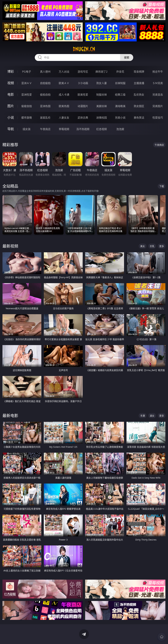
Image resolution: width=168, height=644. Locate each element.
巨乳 (152, 246)
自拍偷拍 (45, 83)
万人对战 (64, 71)
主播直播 (139, 83)
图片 (10, 106)
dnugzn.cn (84, 49)
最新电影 (10, 415)
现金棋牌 (139, 71)
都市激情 (26, 117)
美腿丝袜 (101, 106)
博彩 (10, 71)
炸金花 (120, 71)
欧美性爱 (83, 94)
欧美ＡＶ (64, 83)
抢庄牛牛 (157, 71)
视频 (10, 83)
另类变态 (157, 94)
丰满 (142, 415)
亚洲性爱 (26, 94)
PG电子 (26, 71)
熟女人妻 (101, 83)
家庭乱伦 (45, 117)
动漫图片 (83, 106)
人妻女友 (64, 117)
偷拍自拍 (45, 94)
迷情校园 (101, 117)
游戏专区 (83, 71)
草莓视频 (64, 129)
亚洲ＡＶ (26, 83)
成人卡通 (64, 94)
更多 (161, 246)
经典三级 (120, 94)
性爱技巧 (157, 117)
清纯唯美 (120, 106)
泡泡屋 (120, 129)
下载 (161, 186)
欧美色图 (64, 106)
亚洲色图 (45, 106)
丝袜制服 (120, 83)
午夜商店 (45, 129)
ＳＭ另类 (157, 83)
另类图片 (157, 106)
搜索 (126, 57)
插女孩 (27, 129)
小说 (10, 117)
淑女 (152, 415)
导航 (10, 129)
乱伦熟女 (139, 94)
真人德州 (45, 71)
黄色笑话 (139, 117)
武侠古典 (83, 117)
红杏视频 (101, 129)
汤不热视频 (82, 129)
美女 (142, 246)
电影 (10, 94)
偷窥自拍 (26, 106)
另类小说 (120, 117)
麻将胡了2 (101, 71)
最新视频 (10, 246)
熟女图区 (139, 106)
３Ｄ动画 (83, 83)
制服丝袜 (101, 94)
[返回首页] (162, 637)
